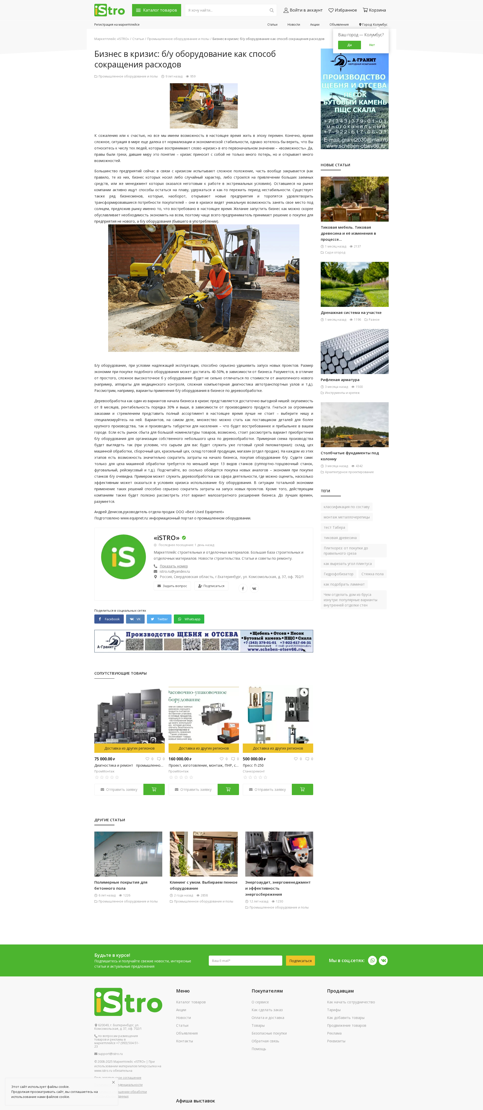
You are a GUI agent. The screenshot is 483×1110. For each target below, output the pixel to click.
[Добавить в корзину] (154, 789)
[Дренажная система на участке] (355, 292)
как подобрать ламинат (344, 584)
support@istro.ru (110, 1054)
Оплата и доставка (268, 1017)
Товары (258, 1025)
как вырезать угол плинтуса (348, 563)
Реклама (334, 1033)
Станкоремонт (254, 771)
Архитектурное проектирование (349, 472)
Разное (374, 319)
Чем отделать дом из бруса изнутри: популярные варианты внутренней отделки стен (350, 599)
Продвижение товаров (346, 1025)
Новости (294, 24)
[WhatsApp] (372, 960)
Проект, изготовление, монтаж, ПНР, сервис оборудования (204, 765)
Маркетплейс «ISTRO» (111, 38)
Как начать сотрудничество (351, 1002)
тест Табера (334, 527)
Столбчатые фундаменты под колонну (350, 455)
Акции (314, 24)
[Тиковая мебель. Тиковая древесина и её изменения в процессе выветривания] (355, 207)
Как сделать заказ (267, 1009)
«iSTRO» (167, 537)
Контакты (184, 1041)
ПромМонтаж (104, 771)
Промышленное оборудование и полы (178, 38)
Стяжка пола (372, 573)
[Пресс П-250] (278, 719)
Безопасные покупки (269, 1033)
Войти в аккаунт (306, 10)
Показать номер (174, 566)
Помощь (259, 1048)
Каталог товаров (191, 1002)
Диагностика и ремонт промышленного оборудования (129, 765)
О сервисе (260, 1002)
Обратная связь (265, 1041)
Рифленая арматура (340, 379)
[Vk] (383, 960)
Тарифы (334, 1009)
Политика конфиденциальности (118, 1085)
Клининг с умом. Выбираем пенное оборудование (203, 885)
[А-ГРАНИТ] (355, 98)
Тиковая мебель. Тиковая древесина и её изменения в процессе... (348, 233)
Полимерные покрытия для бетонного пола (120, 885)
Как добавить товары (346, 1017)
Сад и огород (335, 252)
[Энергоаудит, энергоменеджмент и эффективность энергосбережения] (279, 862)
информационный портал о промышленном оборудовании (199, 518)
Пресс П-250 (253, 765)
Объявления (339, 24)
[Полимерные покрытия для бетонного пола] (128, 862)
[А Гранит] (203, 640)
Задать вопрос (175, 586)
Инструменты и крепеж (342, 393)
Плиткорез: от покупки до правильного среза (346, 551)
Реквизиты (336, 1041)
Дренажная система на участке (351, 312)
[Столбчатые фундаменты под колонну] (355, 433)
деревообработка (197, 476)
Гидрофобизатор (338, 573)
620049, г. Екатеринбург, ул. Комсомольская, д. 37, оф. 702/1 (118, 1027)
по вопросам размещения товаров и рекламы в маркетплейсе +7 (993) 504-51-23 (116, 1041)
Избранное (346, 10)
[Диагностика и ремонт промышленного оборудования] (129, 719)
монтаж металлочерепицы (347, 517)
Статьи (272, 24)
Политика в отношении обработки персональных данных (120, 1094)
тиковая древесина (340, 537)
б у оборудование (176, 378)
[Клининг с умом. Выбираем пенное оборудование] (204, 862)
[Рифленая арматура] (355, 360)
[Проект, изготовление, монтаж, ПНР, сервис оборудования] (204, 719)
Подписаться (214, 586)
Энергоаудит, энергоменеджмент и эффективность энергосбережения (278, 888)
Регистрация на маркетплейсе (117, 24)
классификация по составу (347, 506)
